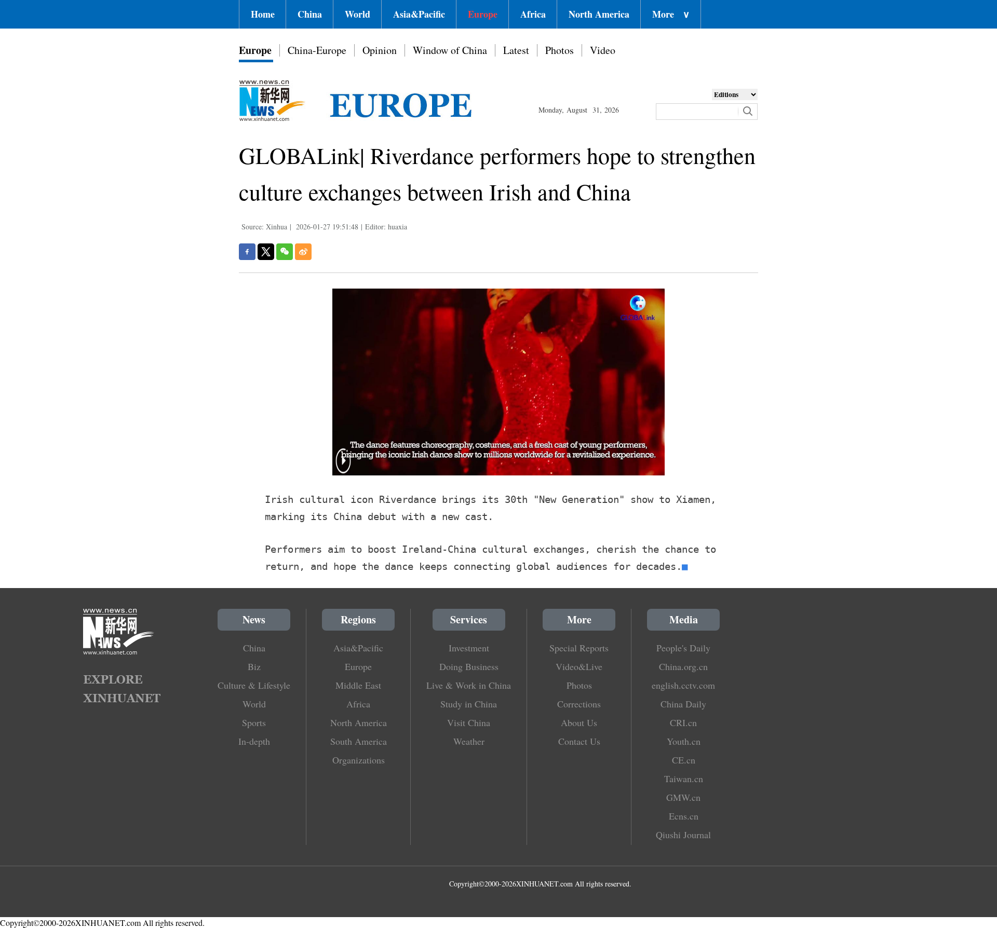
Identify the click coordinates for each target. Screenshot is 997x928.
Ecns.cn (683, 816)
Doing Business (468, 666)
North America (599, 14)
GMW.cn (683, 797)
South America (358, 741)
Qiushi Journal (683, 834)
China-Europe (317, 50)
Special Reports (579, 648)
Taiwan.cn (683, 778)
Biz (254, 666)
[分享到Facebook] (247, 251)
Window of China (450, 50)
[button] (343, 467)
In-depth (254, 741)
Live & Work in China (468, 685)
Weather (468, 741)
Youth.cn (683, 741)
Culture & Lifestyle (254, 685)
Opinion (379, 50)
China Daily (683, 704)
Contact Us (579, 741)
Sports (254, 722)
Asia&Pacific (419, 14)
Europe (482, 14)
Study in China (468, 704)
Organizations (358, 760)
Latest (516, 50)
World (357, 14)
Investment (469, 648)
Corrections (579, 704)
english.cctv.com (683, 685)
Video (602, 50)
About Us (579, 722)
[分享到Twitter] (266, 251)
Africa (533, 14)
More (671, 14)
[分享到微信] (284, 251)
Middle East (358, 685)
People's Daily (683, 648)
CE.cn (683, 760)
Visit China (468, 722)
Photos (559, 50)
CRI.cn (683, 722)
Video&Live (579, 666)
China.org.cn (683, 666)
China (310, 14)
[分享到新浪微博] (303, 251)
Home (263, 14)
